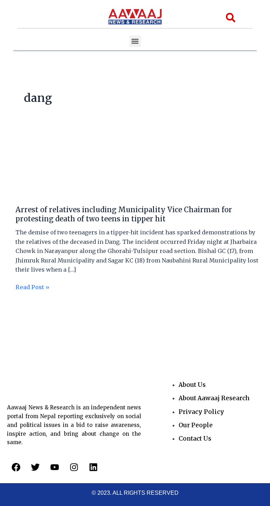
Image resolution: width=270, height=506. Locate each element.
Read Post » (32, 287)
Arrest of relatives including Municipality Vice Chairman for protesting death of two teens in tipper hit (123, 214)
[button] (135, 41)
